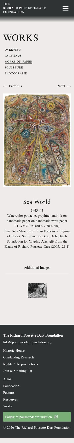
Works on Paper (18, 61)
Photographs (16, 73)
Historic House (14, 350)
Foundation (11, 385)
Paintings (13, 55)
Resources (10, 399)
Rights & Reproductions (20, 363)
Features (9, 392)
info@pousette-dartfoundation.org (27, 342)
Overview (13, 49)
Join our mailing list (17, 370)
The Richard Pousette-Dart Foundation (33, 335)
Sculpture (14, 67)
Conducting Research (18, 357)
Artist (7, 379)
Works (7, 406)
